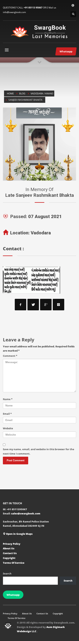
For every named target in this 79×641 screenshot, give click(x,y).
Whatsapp (13, 595)
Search (7, 573)
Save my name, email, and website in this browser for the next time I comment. (38, 451)
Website (8, 428)
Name (7, 399)
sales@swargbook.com (25, 513)
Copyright (9, 558)
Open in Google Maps (19, 534)
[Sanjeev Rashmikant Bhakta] (39, 144)
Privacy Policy (11, 543)
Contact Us (10, 553)
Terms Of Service (13, 562)
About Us (8, 548)
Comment (10, 356)
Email (7, 413)
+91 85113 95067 (33, 7)
